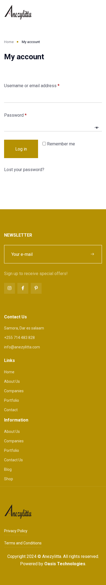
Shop (8, 479)
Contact (11, 410)
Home (9, 42)
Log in (21, 149)
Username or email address (32, 85)
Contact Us (13, 460)
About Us (12, 381)
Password (15, 115)
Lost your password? (24, 169)
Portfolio (11, 400)
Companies (14, 391)
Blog (8, 469)
